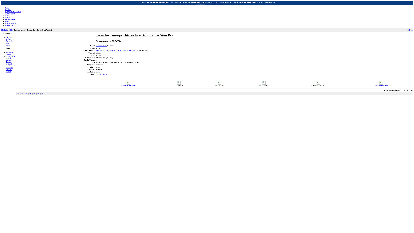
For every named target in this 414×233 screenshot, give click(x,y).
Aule (7, 16)
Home (7, 8)
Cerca (8, 45)
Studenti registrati (381, 85)
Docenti (8, 10)
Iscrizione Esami (10, 19)
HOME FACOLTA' (12, 25)
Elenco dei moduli (9, 38)
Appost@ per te (10, 23)
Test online (9, 64)
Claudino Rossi (101, 46)
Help (7, 21)
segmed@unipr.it (200, 4)
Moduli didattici (7, 30)
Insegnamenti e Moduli (13, 12)
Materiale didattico (9, 61)
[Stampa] (41, 94)
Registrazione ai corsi (10, 57)
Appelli (7, 17)
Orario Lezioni (10, 14)
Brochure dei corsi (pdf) (10, 67)
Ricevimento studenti (10, 53)
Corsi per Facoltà (9, 71)
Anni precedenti (101, 74)
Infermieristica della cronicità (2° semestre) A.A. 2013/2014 (116, 50)
